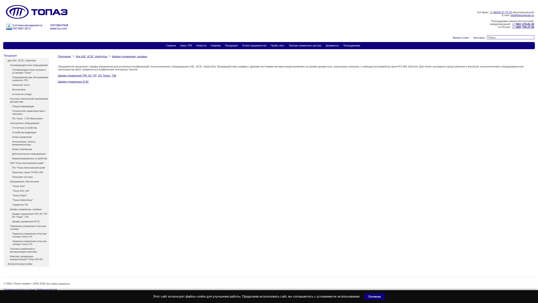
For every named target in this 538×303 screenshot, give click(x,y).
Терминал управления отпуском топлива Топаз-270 (29, 235)
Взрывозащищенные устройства (29, 158)
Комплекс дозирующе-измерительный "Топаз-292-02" (26, 258)
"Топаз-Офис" (19, 195)
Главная (171, 45)
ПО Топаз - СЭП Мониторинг (27, 118)
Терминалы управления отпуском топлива (28, 227)
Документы (332, 45)
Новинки (216, 45)
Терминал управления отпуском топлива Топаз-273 (29, 242)
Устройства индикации (24, 132)
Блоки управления (22, 137)
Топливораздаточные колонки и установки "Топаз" (29, 71)
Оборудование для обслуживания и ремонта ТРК (30, 79)
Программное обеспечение (24, 181)
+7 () (523, 24)
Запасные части (21, 85)
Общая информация (23, 106)
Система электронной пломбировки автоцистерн (29, 100)
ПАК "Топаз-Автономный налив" (27, 163)
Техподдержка (351, 45)
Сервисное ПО (20, 204)
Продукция (231, 45)
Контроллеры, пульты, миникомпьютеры (24, 143)
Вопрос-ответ (461, 37)
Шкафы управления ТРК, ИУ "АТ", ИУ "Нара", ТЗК (30, 215)
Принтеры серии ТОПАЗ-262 (27, 172)
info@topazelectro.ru (522, 15)
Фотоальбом (18, 89)
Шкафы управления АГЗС (26, 221)
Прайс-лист (278, 45)
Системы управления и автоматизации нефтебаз (23, 250)
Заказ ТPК (186, 45)
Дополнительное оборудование (29, 154)
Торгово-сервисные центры (305, 45)
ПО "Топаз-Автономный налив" (28, 167)
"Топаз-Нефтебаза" (22, 200)
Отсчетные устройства (24, 127)
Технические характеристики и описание (28, 112)
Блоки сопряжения (22, 149)
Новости (201, 45)
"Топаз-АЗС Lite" (21, 191)
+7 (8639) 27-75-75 (501, 12)
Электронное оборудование (25, 123)
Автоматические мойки (20, 264)
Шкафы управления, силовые (26, 209)
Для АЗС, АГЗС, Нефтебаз (22, 60)
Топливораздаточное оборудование (29, 65)
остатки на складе (22, 94)
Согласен (374, 296)
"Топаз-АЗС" (18, 186)
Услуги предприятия (254, 45)
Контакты (479, 37)
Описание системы (22, 177)
